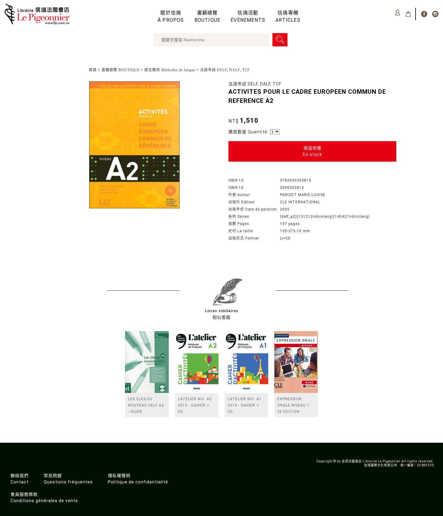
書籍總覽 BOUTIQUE (121, 70)
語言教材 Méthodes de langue (169, 70)
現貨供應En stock (312, 151)
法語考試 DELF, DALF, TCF (225, 70)
